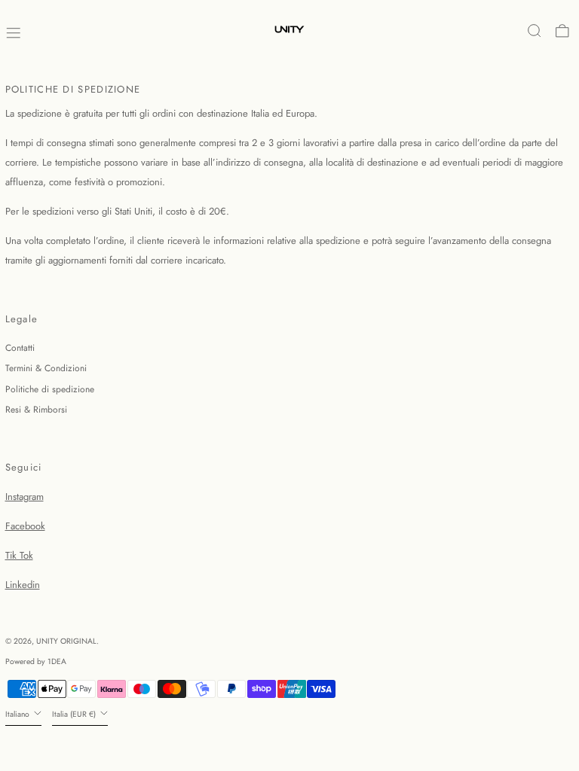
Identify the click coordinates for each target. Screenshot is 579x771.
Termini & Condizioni (46, 368)
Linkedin (22, 584)
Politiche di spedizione (49, 389)
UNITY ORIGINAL (66, 641)
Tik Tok (19, 555)
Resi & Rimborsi (36, 409)
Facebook (25, 526)
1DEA (56, 661)
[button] (534, 31)
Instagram (24, 496)
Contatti (20, 348)
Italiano (18, 714)
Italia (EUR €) (75, 714)
